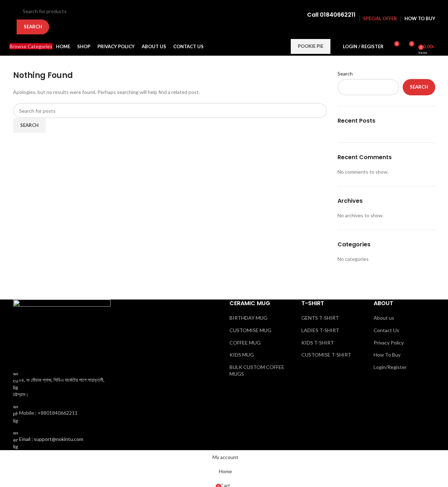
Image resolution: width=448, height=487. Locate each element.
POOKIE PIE (310, 46)
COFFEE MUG (245, 343)
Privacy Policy (389, 343)
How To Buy (387, 355)
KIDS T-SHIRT (317, 343)
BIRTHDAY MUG (248, 318)
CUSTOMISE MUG (250, 330)
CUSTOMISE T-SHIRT (326, 355)
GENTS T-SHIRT (320, 318)
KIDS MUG (241, 355)
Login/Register (390, 367)
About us (384, 318)
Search (345, 74)
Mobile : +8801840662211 (48, 413)
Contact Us (386, 330)
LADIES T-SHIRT (320, 330)
